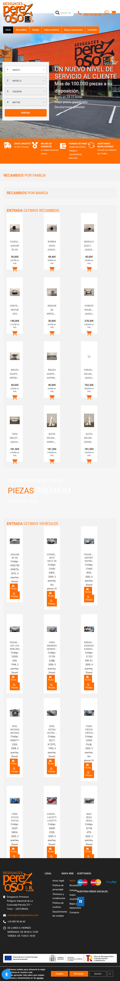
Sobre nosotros (51, 30)
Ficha (14, 588)
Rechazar (78, 973)
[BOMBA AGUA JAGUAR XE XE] (52, 228)
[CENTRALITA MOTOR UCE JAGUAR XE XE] (15, 292)
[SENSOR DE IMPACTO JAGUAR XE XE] (52, 292)
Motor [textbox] (16, 102)
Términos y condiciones (58, 896)
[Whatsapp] (106, 13)
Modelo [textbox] (16, 80)
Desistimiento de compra (59, 913)
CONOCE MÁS (23, 501)
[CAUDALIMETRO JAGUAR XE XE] (15, 228)
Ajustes (98, 973)
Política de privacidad (58, 887)
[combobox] (26, 70)
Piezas (14, 596)
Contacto (92, 30)
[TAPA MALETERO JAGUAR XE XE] (15, 420)
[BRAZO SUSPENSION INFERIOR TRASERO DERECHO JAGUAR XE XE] (15, 356)
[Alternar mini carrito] (113, 13)
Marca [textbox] (16, 70)
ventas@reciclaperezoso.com (23, 915)
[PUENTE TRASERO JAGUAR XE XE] (89, 292)
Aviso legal (58, 880)
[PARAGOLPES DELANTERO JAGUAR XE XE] (89, 356)
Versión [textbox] (17, 91)
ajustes (40, 978)
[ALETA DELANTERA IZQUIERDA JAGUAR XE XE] (89, 420)
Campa (35, 30)
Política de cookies (58, 905)
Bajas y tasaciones (73, 30)
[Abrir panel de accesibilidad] (7, 974)
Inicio (8, 30)
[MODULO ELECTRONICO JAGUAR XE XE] (89, 228)
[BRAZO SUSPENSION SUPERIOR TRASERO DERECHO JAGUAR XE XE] (52, 356)
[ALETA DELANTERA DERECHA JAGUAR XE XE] (52, 420)
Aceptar (59, 973)
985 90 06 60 (92, 14)
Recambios (21, 30)
